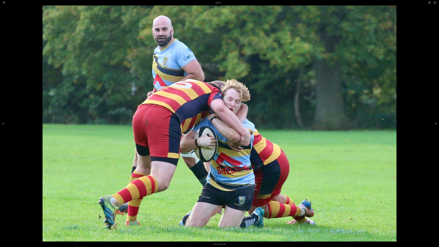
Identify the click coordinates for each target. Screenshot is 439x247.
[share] (429, 2)
